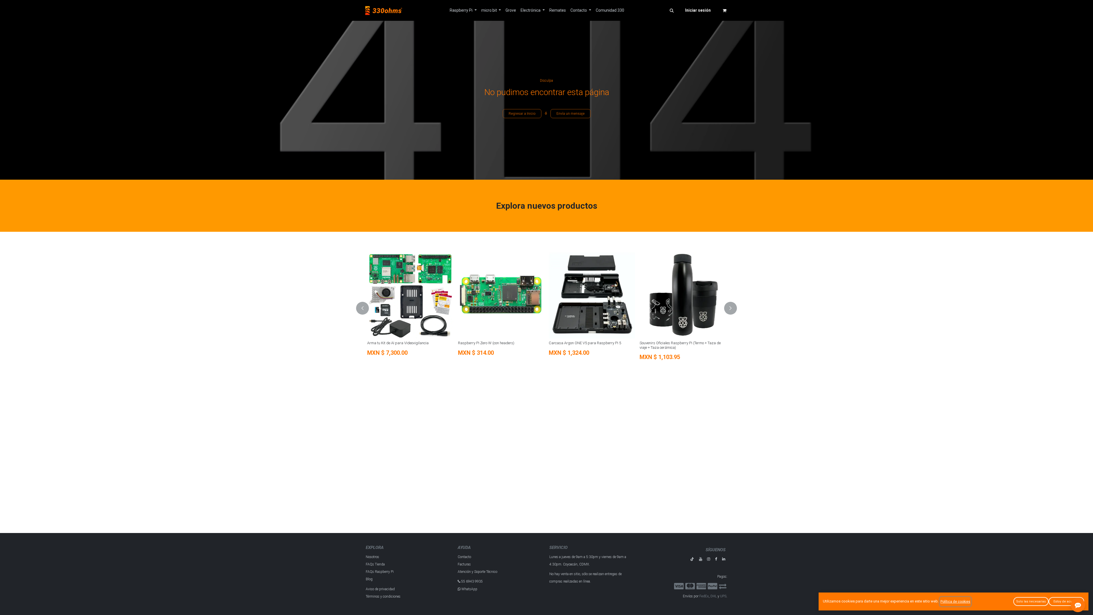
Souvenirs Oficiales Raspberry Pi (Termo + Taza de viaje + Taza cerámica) (564, 345)
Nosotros (372, 557)
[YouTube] (700, 559)
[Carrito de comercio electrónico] (724, 10)
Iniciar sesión (698, 10)
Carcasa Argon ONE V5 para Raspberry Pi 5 (469, 343)
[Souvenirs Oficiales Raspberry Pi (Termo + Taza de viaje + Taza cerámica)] (567, 295)
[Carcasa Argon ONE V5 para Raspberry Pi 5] (476, 295)
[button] (671, 10)
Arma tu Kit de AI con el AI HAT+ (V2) (648, 343)
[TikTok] (692, 559)
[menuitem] (463, 10)
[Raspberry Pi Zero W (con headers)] (386, 295)
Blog (369, 579)
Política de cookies (955, 602)
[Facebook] (716, 559)
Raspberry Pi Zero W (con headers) (371, 343)
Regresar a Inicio (522, 114)
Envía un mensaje (570, 114)
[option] (431, 308)
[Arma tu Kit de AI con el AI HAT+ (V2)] (662, 295)
